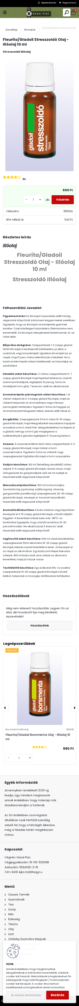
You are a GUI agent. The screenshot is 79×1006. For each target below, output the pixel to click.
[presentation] (5, 708)
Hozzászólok (39, 625)
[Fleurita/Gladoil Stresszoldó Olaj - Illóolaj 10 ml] (39, 114)
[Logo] (39, 12)
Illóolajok (29, 29)
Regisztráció (69, 2)
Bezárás (57, 995)
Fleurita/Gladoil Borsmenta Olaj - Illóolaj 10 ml (38, 737)
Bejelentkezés (48, 2)
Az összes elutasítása (26, 995)
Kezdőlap (12, 29)
